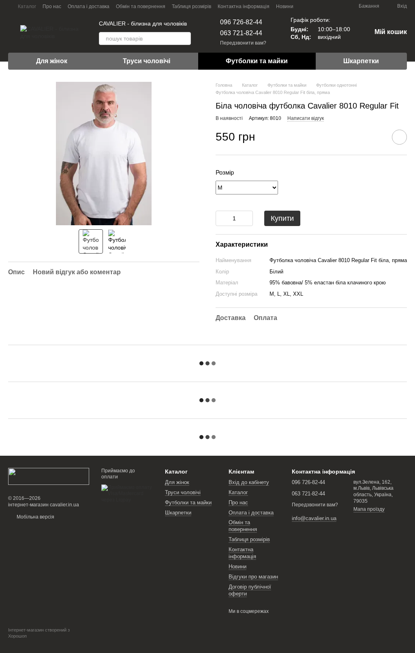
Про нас (52, 6)
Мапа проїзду (369, 509)
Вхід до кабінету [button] (249, 482)
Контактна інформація (244, 6)
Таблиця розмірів (191, 6)
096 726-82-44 (241, 22)
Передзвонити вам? (243, 43)
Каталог (27, 6)
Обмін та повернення (140, 6)
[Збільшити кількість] (246, 218)
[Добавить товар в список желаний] (399, 137)
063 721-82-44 (241, 33)
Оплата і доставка (88, 6)
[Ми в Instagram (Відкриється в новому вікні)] (328, 6)
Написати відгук (305, 118)
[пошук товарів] (184, 38)
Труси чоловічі (146, 61)
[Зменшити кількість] (221, 218)
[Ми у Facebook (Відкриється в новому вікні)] (318, 6)
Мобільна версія (34, 517)
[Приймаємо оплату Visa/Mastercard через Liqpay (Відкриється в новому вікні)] (127, 493)
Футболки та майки (257, 61)
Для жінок (51, 61)
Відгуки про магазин (253, 577)
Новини (284, 6)
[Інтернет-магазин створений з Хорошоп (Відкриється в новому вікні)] (48, 643)
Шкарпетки (361, 61)
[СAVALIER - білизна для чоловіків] (48, 476)
